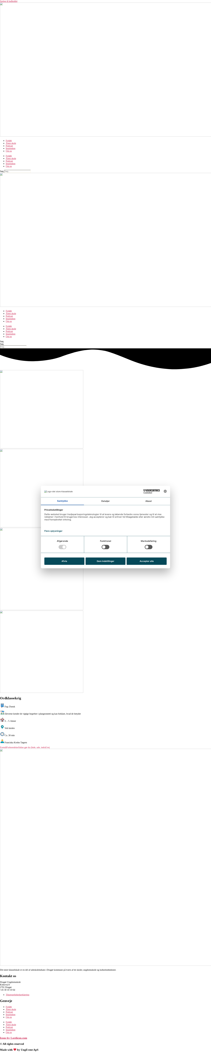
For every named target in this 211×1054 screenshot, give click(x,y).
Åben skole (11, 143)
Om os (9, 151)
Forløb (9, 140)
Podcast (9, 146)
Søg (2, 171)
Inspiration (10, 148)
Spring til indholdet (8, 1)
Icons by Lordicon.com (13, 1037)
